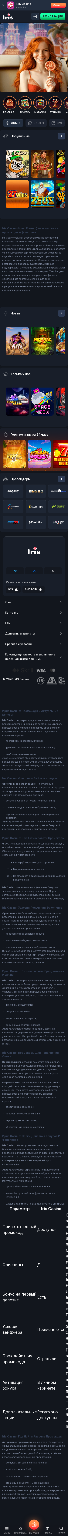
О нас (9, 602)
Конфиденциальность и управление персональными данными (30, 657)
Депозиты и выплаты (20, 633)
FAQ (7, 623)
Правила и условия (18, 644)
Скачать (58, 5)
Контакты (12, 612)
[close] (3, 5)
